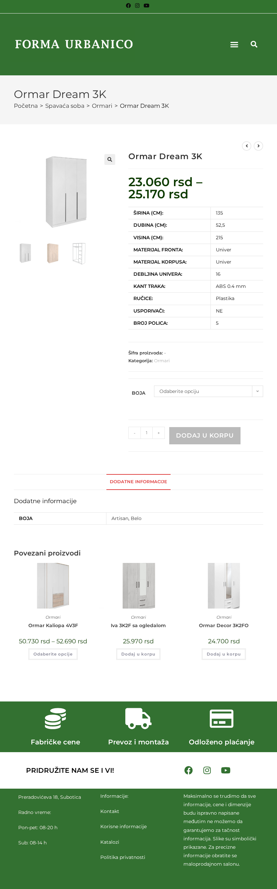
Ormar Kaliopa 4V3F (53, 625)
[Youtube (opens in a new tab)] (146, 6)
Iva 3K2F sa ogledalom (138, 625)
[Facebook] (188, 770)
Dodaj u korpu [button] (138, 654)
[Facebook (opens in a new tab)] (129, 6)
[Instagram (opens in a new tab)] (137, 6)
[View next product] (258, 146)
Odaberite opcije (53, 654)
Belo (136, 518)
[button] (234, 44)
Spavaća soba (64, 105)
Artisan (119, 518)
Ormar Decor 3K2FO (224, 625)
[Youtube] (225, 770)
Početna (26, 105)
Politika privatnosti (122, 857)
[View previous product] (246, 146)
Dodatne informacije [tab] (138, 481)
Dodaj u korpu (205, 435)
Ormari (102, 105)
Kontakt (109, 811)
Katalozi (109, 842)
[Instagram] (207, 770)
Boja (138, 393)
